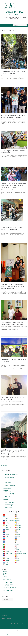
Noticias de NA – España (7, 582)
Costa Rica (19, 527)
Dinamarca (19, 529)
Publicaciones (5, 490)
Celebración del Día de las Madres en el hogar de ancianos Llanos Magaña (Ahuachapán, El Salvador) (13, 185)
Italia (7, 546)
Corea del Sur (8, 527)
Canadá (7, 523)
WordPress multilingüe (4, 634)
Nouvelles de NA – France (8, 585)
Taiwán (7, 560)
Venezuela (19, 562)
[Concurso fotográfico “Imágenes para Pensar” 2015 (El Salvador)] (14, 212)
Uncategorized (6, 498)
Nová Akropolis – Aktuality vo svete (10, 587)
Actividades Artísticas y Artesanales (11, 474)
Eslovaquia (19, 532)
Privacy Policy (4, 615)
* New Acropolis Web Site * (8, 577)
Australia (19, 516)
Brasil (18, 520)
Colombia (19, 525)
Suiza (18, 558)
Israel (18, 544)
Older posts (4, 465)
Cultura (4, 473)
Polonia (18, 549)
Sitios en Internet (8, 496)
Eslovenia (7, 534)
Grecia (18, 536)
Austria (7, 518)
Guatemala (8, 538)
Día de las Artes (8, 482)
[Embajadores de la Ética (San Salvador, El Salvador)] (14, 347)
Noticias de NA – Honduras (8, 584)
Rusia (7, 556)
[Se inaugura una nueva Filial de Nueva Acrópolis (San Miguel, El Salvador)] (14, 310)
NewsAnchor (19, 623)
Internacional (8, 542)
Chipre (7, 525)
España (18, 534)
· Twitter (4, 574)
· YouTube (5, 576)
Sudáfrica (7, 558)
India (18, 539)
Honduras (19, 538)
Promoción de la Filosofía (10, 487)
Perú (6, 549)
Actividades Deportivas (9, 477)
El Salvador (8, 532)
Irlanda (7, 544)
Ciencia (6, 480)
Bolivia (18, 518)
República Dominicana (21, 553)
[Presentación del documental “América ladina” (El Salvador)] (14, 385)
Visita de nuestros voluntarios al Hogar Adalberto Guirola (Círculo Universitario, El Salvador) (13, 452)
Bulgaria (7, 522)
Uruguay (7, 562)
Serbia (18, 556)
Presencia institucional (7, 488)
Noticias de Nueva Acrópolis (14, 13)
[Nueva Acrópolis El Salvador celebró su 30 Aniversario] (14, 139)
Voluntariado (5, 499)
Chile (18, 523)
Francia (7, 536)
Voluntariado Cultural (9, 504)
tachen (7, 564)
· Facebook (5, 571)
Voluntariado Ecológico (9, 505)
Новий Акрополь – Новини (8, 590)
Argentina (7, 516)
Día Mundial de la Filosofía (10, 485)
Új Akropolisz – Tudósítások (8, 588)
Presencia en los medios (9, 494)
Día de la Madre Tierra (9, 502)
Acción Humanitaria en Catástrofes (11, 501)
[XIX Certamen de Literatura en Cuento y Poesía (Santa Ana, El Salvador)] (14, 100)
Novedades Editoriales (9, 493)
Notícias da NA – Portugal (8, 581)
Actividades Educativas (9, 479)
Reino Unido (19, 551)
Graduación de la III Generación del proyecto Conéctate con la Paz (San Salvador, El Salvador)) (12, 286)
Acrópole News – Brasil (7, 579)
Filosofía (4, 484)
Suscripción (4, 612)
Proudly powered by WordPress (7, 623)
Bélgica (18, 522)
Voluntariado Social (8, 507)
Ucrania (18, 560)
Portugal (7, 551)
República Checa (9, 553)
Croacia (7, 529)
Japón (18, 546)
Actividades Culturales (9, 476)
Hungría (7, 539)
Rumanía (19, 555)
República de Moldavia (10, 555)
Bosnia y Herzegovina (10, 520)
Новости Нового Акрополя (8, 592)
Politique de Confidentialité (7, 618)
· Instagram (5, 573)
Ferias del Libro (8, 491)
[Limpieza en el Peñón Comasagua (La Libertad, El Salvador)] (14, 51)
